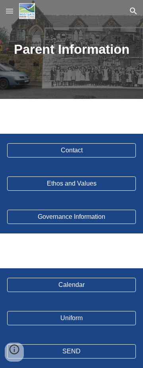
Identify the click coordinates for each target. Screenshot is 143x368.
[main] (71, 49)
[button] (9, 11)
